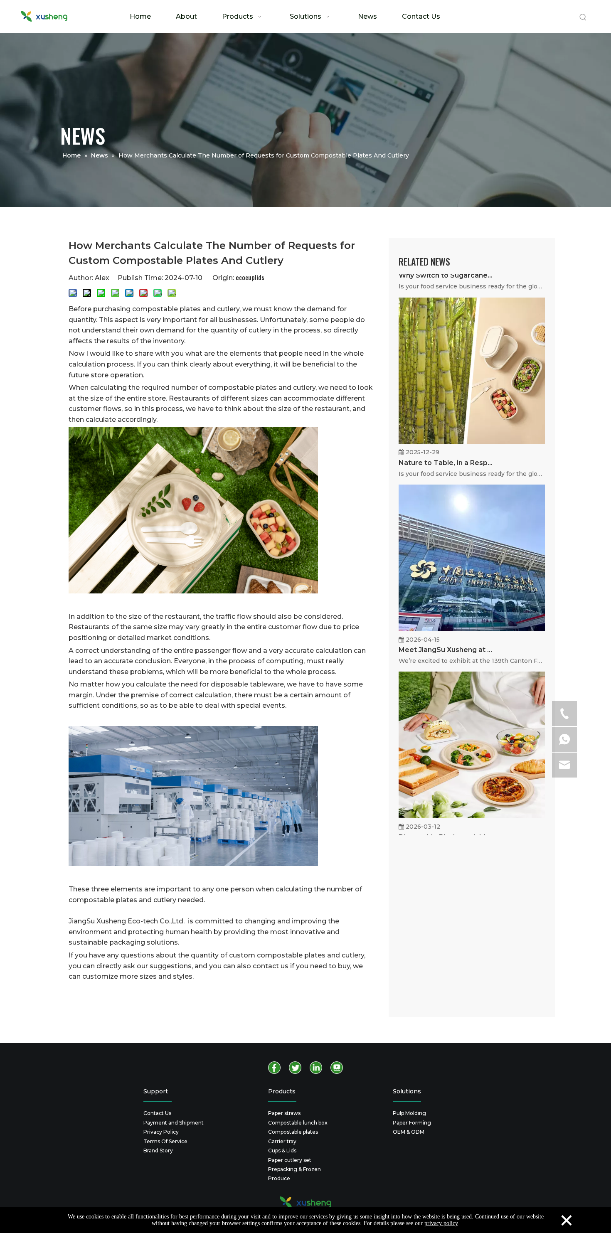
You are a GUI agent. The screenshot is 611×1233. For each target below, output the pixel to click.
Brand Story (158, 1150)
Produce (279, 1178)
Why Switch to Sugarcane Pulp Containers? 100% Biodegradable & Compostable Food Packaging (446, 292)
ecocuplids (250, 277)
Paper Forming (412, 1123)
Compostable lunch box (298, 1123)
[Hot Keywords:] (583, 17)
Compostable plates (293, 1132)
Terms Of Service (165, 1141)
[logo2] (305, 1202)
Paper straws (284, 1113)
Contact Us (157, 1113)
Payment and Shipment (173, 1123)
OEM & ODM (408, 1132)
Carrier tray (282, 1141)
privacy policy (441, 1223)
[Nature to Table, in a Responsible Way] (472, 458)
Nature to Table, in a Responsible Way (446, 479)
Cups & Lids (282, 1150)
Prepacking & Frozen (294, 1169)
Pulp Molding (409, 1113)
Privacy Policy (161, 1132)
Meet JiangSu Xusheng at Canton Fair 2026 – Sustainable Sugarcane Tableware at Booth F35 (446, 666)
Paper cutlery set (289, 1160)
